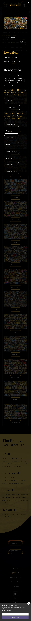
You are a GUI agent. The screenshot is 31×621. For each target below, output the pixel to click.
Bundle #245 (11, 144)
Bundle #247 (11, 158)
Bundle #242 (11, 124)
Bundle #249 (11, 171)
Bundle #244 (11, 138)
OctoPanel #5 (11, 107)
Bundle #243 (11, 131)
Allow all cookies (15, 617)
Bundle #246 (11, 151)
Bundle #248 (11, 165)
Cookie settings (15, 614)
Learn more (8, 610)
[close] (28, 603)
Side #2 (9, 101)
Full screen (10, 38)
